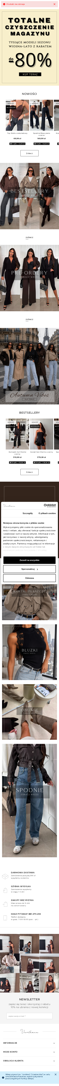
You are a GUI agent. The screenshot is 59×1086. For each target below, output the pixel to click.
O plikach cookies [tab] (47, 513)
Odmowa (29, 578)
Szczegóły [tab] (28, 513)
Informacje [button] (10, 1043)
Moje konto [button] (10, 1052)
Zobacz (29, 153)
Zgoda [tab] (10, 513)
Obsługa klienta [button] (13, 1060)
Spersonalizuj (28, 569)
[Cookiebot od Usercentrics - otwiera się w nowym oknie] (44, 505)
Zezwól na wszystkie (29, 560)
